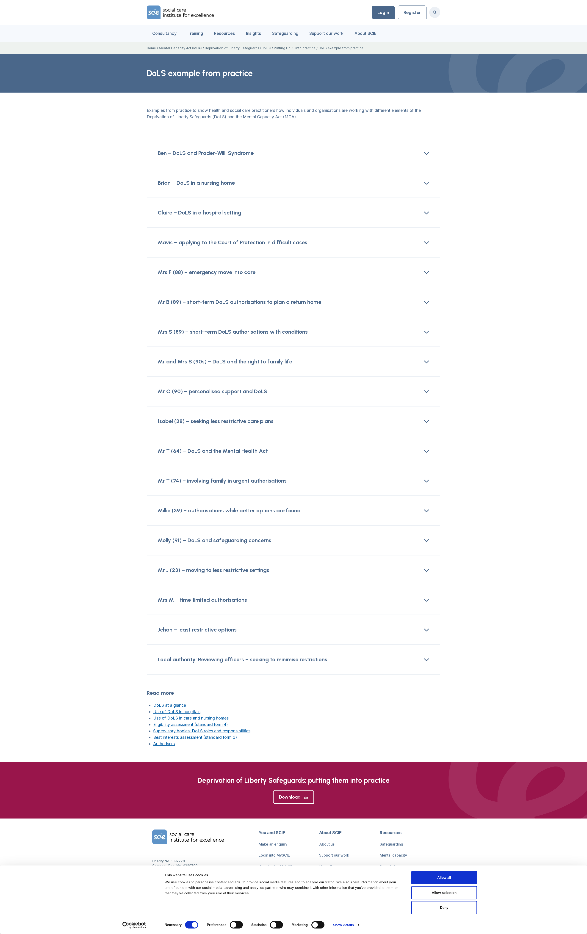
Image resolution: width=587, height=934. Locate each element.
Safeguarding (285, 33)
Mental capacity (393, 855)
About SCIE (365, 33)
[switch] (236, 925)
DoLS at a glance (169, 705)
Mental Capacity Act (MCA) (180, 48)
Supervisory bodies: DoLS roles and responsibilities (201, 730)
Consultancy (164, 33)
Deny (444, 907)
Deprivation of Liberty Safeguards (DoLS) (238, 48)
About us (327, 844)
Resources (224, 33)
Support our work (326, 33)
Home (151, 48)
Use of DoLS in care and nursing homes (191, 718)
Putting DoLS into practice (295, 48)
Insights (253, 33)
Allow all (444, 877)
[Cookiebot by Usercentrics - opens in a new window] (134, 925)
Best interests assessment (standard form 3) (195, 737)
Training (195, 33)
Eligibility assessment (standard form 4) (190, 724)
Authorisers (164, 743)
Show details (343, 925)
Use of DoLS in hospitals (176, 711)
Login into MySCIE (274, 855)
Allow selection (444, 893)
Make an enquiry (273, 844)
